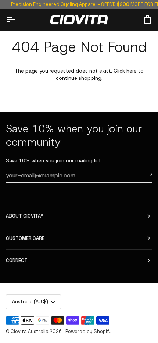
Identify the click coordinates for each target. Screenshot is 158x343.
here (131, 70)
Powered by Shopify (88, 331)
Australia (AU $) (30, 301)
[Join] (146, 174)
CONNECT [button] (17, 260)
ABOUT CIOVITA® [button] (25, 216)
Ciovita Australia (30, 331)
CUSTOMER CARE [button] (25, 238)
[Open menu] (17, 19)
